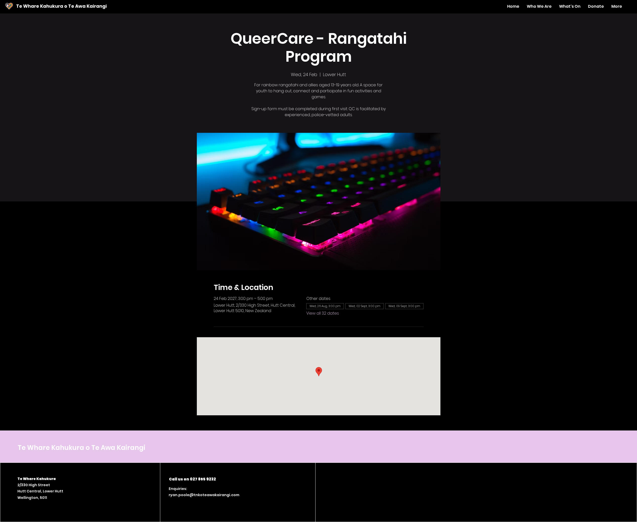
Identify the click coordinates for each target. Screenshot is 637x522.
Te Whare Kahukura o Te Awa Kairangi (61, 6)
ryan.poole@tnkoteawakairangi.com (204, 494)
